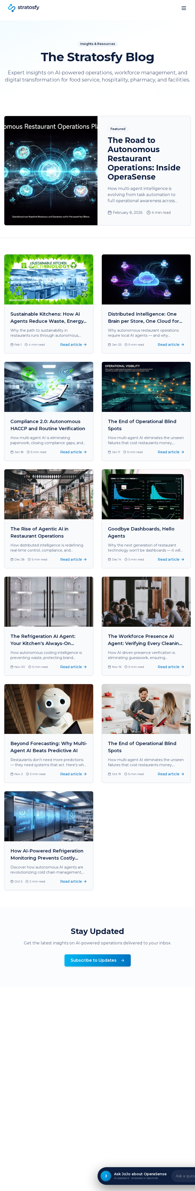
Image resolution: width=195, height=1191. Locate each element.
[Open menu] (184, 8)
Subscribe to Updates (94, 960)
